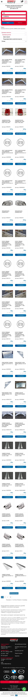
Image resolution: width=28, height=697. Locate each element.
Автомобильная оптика (20, 644)
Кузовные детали (6, 34)
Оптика (3, 41)
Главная (2, 27)
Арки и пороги (6, 36)
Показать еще (15, 593)
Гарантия (17, 656)
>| (10, 597)
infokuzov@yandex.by (6, 663)
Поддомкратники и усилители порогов (12, 39)
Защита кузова (18, 653)
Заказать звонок (14, 682)
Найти (8, 22)
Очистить (20, 22)
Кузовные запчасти (6, 32)
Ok (16, 695)
